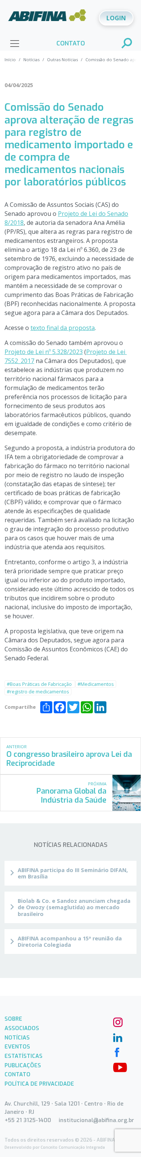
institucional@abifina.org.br (96, 1120)
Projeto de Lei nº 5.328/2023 (44, 352)
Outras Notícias (62, 59)
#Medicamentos (95, 684)
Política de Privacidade (39, 1084)
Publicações (23, 1065)
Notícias (31, 59)
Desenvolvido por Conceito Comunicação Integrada (55, 1147)
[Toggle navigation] (15, 43)
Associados (22, 1028)
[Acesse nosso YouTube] (116, 1066)
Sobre (13, 1019)
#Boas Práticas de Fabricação (40, 684)
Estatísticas (23, 1056)
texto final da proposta (62, 328)
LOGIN (116, 18)
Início (10, 59)
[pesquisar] (127, 44)
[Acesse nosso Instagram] (116, 1021)
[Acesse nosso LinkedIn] (116, 1036)
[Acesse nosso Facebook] (116, 1051)
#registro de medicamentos (38, 691)
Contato (17, 1074)
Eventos (17, 1046)
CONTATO (70, 43)
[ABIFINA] (47, 18)
